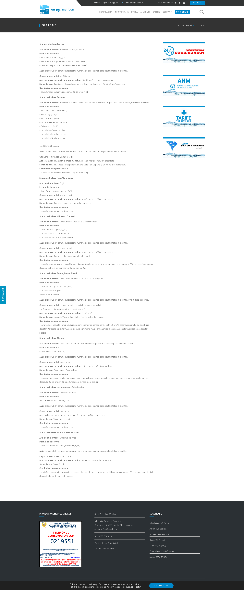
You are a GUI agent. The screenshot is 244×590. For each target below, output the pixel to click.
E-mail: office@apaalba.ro (134, 3)
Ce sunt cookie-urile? (104, 548)
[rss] (175, 3)
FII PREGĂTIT (2, 295)
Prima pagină (185, 25)
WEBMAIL (197, 3)
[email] (184, 3)
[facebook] (180, 3)
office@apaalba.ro (109, 529)
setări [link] (138, 587)
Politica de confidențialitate (106, 543)
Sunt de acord (161, 585)
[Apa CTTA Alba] (57, 9)
